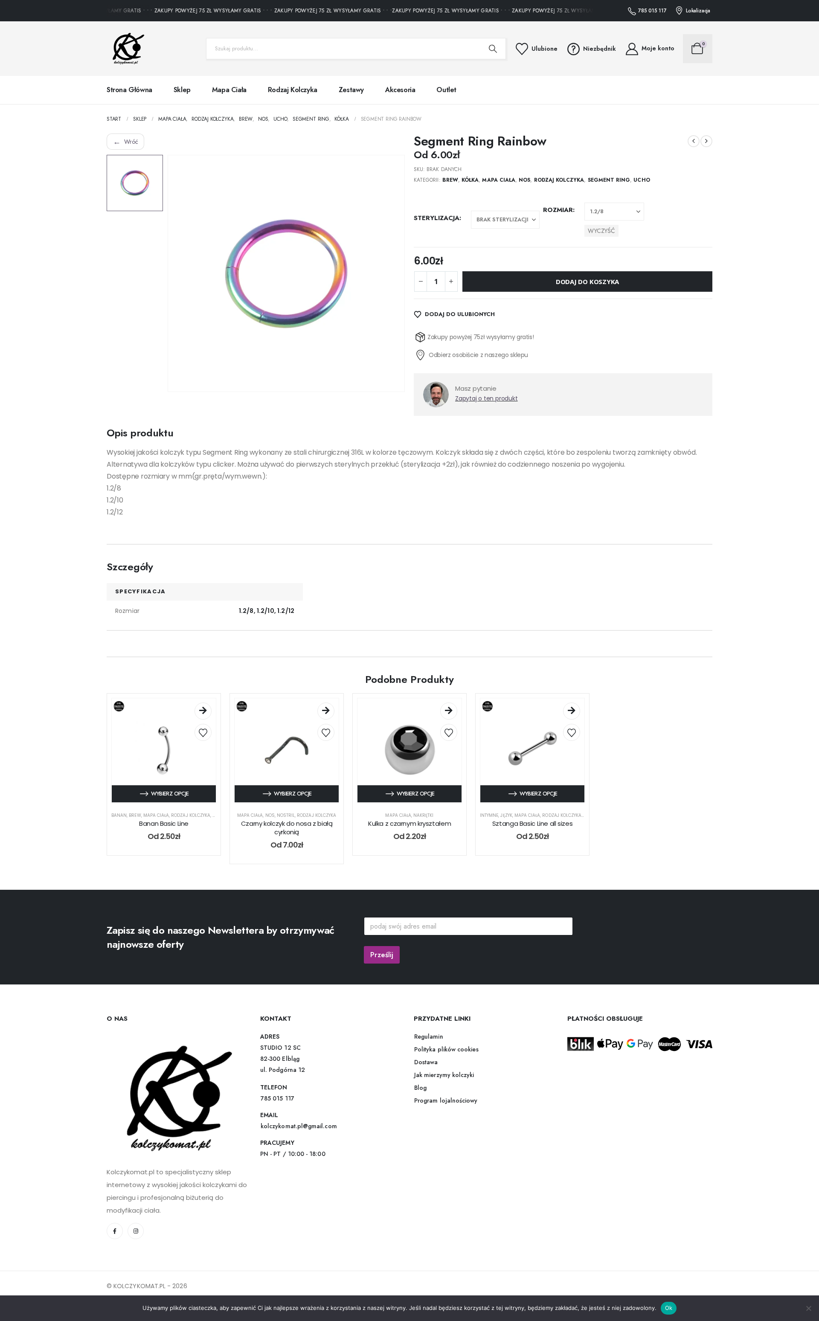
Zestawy (351, 90)
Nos (524, 180)
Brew (450, 180)
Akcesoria (400, 90)
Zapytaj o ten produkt (486, 398)
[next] (706, 141)
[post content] (164, 750)
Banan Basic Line (164, 823)
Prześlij (381, 954)
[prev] (694, 141)
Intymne (489, 815)
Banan (119, 815)
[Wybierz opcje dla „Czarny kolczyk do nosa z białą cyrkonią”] (325, 711)
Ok (669, 1307)
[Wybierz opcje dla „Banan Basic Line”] (203, 711)
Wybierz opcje (170, 794)
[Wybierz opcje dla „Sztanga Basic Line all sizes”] (571, 711)
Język (506, 815)
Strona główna (129, 90)
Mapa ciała (229, 90)
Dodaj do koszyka (587, 281)
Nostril (286, 815)
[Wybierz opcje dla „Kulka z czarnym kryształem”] (448, 711)
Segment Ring (609, 180)
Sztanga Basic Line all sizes (532, 823)
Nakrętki (423, 815)
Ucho (641, 180)
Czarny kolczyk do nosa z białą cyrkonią (287, 827)
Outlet (446, 90)
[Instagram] (136, 1231)
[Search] (493, 48)
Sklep (182, 90)
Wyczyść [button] (601, 230)
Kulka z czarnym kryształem (409, 823)
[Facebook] (115, 1231)
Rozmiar (558, 210)
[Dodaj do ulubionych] (203, 732)
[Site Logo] (126, 48)
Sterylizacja (436, 218)
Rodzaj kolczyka (292, 90)
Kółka (470, 180)
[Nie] (808, 1308)
